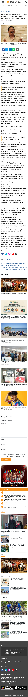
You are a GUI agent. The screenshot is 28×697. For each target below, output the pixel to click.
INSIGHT (20, 5)
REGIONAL (13, 654)
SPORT (15, 5)
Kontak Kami (5, 663)
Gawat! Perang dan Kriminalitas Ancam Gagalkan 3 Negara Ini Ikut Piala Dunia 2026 (18, 545)
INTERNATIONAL (9, 650)
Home (2, 11)
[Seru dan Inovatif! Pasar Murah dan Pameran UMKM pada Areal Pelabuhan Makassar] (14, 375)
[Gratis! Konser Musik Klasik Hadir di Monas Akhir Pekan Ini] (14, 285)
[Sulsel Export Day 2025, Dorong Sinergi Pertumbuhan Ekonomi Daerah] (14, 353)
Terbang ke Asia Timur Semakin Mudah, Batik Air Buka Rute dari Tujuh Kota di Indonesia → (15, 268)
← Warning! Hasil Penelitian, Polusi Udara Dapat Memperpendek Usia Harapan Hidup (13, 264)
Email (3, 444)
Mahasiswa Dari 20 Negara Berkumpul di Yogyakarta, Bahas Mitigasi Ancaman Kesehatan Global (18, 623)
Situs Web (3, 449)
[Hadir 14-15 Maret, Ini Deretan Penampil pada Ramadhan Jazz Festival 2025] (14, 398)
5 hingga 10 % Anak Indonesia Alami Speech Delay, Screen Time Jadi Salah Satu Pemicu (15, 500)
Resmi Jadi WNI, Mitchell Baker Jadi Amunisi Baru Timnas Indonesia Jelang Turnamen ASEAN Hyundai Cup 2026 (13, 531)
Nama (3, 439)
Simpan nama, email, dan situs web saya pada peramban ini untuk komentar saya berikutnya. (14, 455)
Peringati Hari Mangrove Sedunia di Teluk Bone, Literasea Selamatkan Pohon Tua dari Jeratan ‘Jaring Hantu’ (12, 618)
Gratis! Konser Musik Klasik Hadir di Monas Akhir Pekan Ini (13, 574)
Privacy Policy (18, 661)
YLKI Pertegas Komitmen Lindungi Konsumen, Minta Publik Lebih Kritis (14, 503)
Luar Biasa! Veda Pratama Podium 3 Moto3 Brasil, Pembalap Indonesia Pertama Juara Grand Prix (17, 537)
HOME (3, 5)
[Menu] (2, 2)
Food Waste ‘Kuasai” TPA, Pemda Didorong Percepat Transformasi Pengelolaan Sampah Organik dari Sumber (13, 317)
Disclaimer (9, 661)
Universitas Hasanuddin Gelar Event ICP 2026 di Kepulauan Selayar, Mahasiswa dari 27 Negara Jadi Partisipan (12, 340)
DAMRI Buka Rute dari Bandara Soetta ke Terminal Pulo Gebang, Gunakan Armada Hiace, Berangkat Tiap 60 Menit (15, 496)
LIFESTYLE (7, 654)
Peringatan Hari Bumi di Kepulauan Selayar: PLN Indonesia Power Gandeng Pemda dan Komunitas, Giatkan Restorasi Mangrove (18, 633)
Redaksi (3, 661)
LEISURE (19, 652)
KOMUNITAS (13, 652)
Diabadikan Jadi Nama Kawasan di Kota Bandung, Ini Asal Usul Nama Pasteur (15, 507)
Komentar (4, 423)
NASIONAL (9, 5)
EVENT (7, 652)
